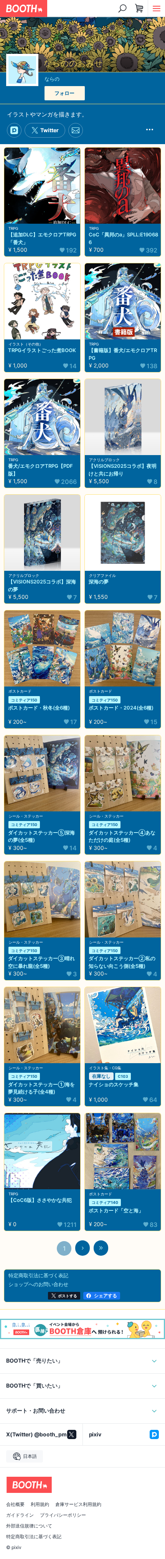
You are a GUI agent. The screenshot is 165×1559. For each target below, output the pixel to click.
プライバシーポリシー (63, 1515)
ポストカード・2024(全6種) (121, 708)
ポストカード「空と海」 (116, 1210)
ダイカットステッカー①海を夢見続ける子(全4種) (41, 1088)
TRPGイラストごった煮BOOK (42, 350)
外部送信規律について (29, 1526)
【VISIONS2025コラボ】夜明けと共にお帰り (123, 470)
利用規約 (40, 1504)
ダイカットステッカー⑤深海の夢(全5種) (41, 836)
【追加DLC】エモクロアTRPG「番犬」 (42, 238)
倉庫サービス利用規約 (78, 1504)
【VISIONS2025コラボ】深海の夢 (42, 585)
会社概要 (15, 1504)
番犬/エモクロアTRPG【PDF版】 (40, 470)
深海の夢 (99, 581)
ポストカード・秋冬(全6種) (39, 708)
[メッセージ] (75, 130)
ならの (52, 79)
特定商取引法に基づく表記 (33, 1536)
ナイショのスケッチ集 (114, 1084)
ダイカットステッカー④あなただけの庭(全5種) (122, 836)
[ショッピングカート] (139, 8)
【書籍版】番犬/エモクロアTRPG (123, 354)
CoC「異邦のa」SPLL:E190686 (123, 238)
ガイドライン (20, 1515)
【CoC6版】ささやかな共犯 (40, 1200)
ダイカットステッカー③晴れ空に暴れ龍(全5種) (41, 962)
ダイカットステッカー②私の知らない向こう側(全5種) (122, 962)
